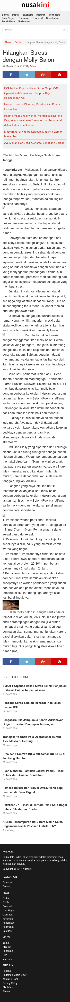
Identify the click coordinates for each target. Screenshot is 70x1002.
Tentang (7, 886)
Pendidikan (8, 21)
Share (11, 74)
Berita (5, 14)
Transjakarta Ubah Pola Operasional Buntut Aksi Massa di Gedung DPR (32, 739)
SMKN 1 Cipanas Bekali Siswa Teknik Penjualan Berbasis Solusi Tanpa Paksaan (35, 688)
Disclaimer (8, 987)
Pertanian (8, 950)
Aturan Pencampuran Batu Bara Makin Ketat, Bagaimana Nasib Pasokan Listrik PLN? (33, 824)
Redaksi (7, 970)
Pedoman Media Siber (15, 974)
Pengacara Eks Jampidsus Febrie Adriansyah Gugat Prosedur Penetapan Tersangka (33, 722)
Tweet (27, 74)
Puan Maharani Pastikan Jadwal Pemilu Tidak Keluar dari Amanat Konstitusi (33, 773)
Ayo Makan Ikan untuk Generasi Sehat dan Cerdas (34, 142)
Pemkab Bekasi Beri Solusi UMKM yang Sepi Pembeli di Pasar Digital (33, 790)
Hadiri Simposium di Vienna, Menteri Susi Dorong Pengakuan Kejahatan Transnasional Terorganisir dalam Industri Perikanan (33, 120)
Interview (7, 959)
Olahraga (24, 18)
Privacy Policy (10, 983)
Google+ (43, 74)
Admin (33, 66)
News (8, 42)
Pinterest (59, 74)
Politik (15, 14)
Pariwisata (24, 21)
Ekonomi (28, 14)
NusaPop (7, 931)
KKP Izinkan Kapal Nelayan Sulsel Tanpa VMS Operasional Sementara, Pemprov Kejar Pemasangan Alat (31, 92)
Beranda (7, 882)
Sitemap (7, 991)
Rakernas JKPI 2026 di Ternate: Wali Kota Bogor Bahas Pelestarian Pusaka (35, 807)
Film (5, 954)
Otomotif (38, 18)
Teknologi (54, 14)
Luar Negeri (8, 18)
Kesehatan (52, 18)
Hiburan (41, 14)
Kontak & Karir (10, 978)
